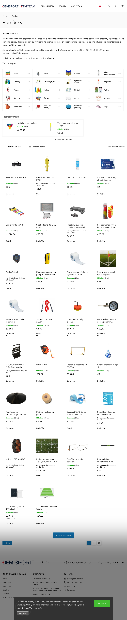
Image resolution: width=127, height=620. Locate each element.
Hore (8, 543)
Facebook (41, 562)
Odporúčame (39, 146)
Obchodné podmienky (41, 579)
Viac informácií (36, 608)
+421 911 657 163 (114, 562)
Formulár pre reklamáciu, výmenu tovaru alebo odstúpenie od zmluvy (47, 589)
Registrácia (6, 582)
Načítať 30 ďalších (63, 535)
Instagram (48, 562)
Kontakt (5, 594)
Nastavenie (23, 613)
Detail (38, 194)
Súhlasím (102, 603)
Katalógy (5, 590)
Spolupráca (6, 586)
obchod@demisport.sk (20, 53)
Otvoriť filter (11, 146)
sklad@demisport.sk (79, 562)
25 (99, 543)
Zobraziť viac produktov (63, 139)
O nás (4, 579)
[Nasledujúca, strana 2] (94, 543)
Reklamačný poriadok (41, 594)
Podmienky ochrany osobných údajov (45, 583)
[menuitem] (47, 6)
